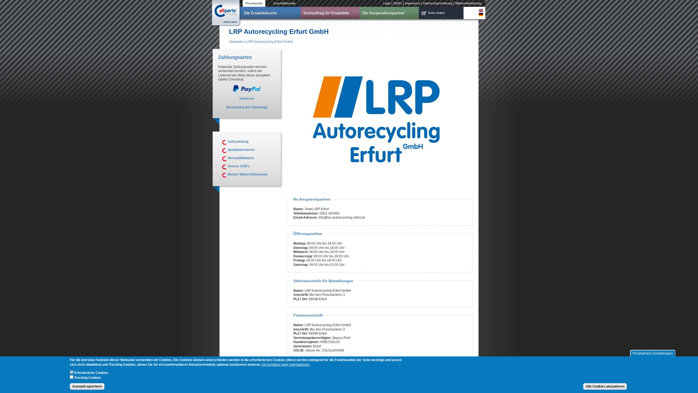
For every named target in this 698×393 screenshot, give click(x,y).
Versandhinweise (241, 158)
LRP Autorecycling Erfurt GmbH (269, 42)
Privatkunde (254, 3)
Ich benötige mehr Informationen (286, 365)
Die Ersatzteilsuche (260, 13)
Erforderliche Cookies (91, 373)
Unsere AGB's (239, 166)
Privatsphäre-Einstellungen (653, 353)
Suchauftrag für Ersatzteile (326, 13)
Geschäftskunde (284, 3)
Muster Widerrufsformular (248, 174)
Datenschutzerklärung (437, 3)
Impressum (412, 3)
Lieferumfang (238, 142)
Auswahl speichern (87, 386)
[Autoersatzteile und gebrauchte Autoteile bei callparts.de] (225, 13)
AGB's (397, 3)
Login (386, 3)
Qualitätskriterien (241, 150)
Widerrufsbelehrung (468, 3)
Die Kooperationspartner (383, 13)
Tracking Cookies (87, 377)
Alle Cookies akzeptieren (605, 386)
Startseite (236, 42)
